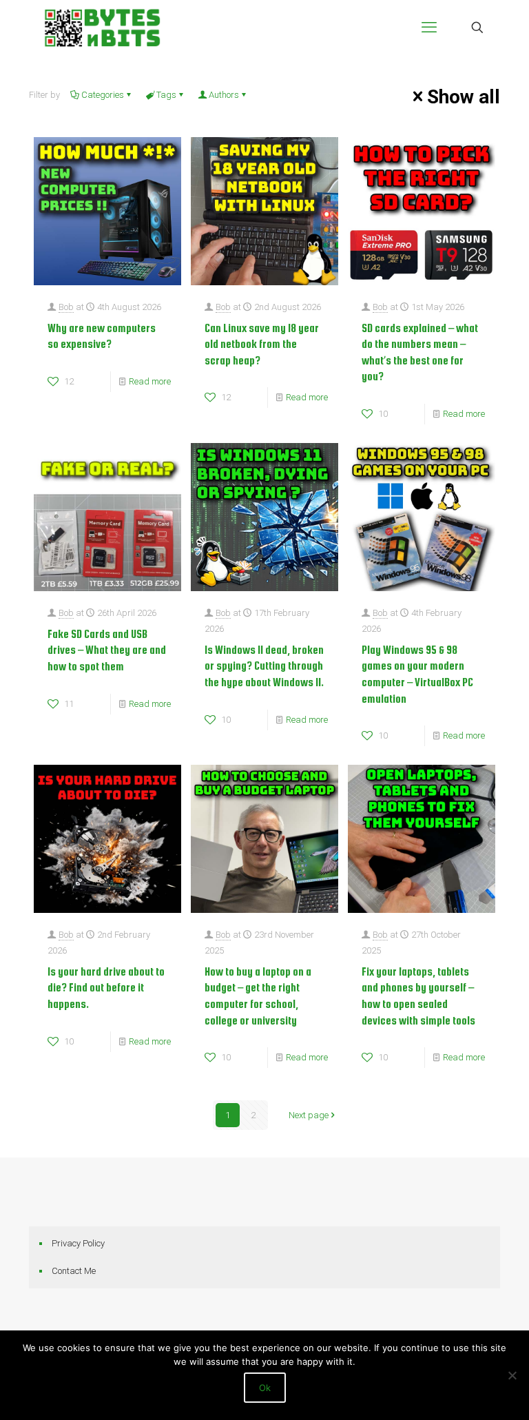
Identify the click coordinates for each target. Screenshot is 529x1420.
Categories (102, 95)
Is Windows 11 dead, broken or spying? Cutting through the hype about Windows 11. (264, 666)
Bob (66, 307)
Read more (150, 381)
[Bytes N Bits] (102, 27)
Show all (463, 96)
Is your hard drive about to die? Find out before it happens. (106, 987)
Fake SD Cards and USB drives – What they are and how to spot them (107, 650)
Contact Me (74, 1271)
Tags (166, 95)
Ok (265, 1387)
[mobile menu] (429, 27)
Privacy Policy (78, 1243)
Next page (309, 1115)
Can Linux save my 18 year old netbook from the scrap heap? (262, 344)
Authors (224, 95)
